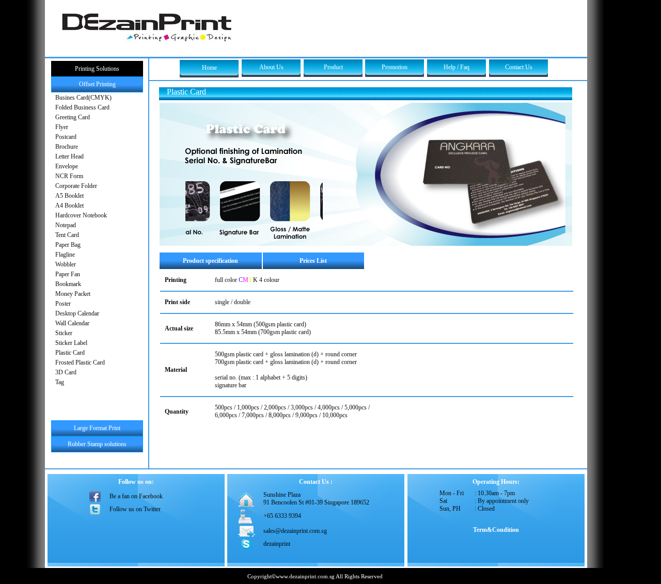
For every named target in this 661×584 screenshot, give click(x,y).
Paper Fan (67, 274)
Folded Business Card (82, 107)
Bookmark (68, 284)
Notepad (65, 225)
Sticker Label (71, 342)
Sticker (63, 333)
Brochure (66, 146)
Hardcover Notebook (81, 215)
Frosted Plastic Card (80, 362)
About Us (271, 67)
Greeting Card (72, 117)
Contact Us (518, 67)
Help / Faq (456, 67)
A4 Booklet (69, 205)
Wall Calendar (72, 323)
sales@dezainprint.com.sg (295, 530)
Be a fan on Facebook (136, 496)
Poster (63, 303)
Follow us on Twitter (135, 509)
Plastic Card (70, 352)
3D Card (65, 372)
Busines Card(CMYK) (83, 97)
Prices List (313, 260)
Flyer (61, 127)
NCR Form (69, 176)
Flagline (65, 254)
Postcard (65, 136)
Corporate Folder (76, 186)
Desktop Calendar (77, 313)
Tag (59, 382)
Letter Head (69, 156)
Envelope (66, 166)
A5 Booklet (69, 195)
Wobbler (65, 264)
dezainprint (276, 543)
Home (209, 67)
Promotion (394, 67)
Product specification (210, 260)
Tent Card (67, 235)
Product (333, 67)
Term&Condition (496, 529)
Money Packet (72, 293)
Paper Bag (68, 244)
